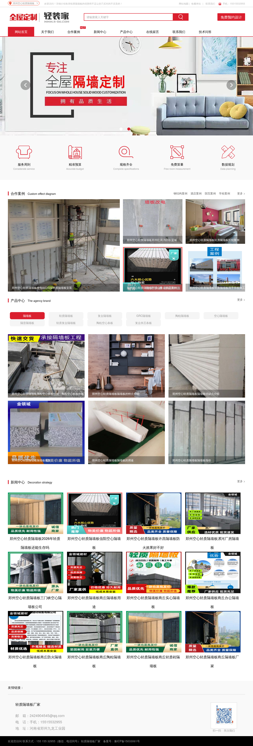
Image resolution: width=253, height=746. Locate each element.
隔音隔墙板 (27, 323)
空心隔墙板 (221, 316)
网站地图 (183, 3)
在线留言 (152, 31)
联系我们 (210, 3)
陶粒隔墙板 (182, 316)
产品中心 (126, 31)
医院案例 (210, 193)
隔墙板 (27, 316)
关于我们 (47, 31)
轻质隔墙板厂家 (90, 741)
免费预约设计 (231, 17)
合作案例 (73, 31)
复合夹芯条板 (143, 323)
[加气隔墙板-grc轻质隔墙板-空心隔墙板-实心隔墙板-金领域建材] (39, 17)
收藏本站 (196, 3)
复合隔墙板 (105, 316)
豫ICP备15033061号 (127, 741)
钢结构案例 (180, 193)
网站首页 (21, 31)
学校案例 (224, 193)
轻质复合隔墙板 (66, 323)
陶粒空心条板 (104, 323)
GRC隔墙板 (143, 316)
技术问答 (205, 31)
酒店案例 (196, 193)
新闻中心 (100, 31)
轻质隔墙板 (66, 316)
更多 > (241, 193)
